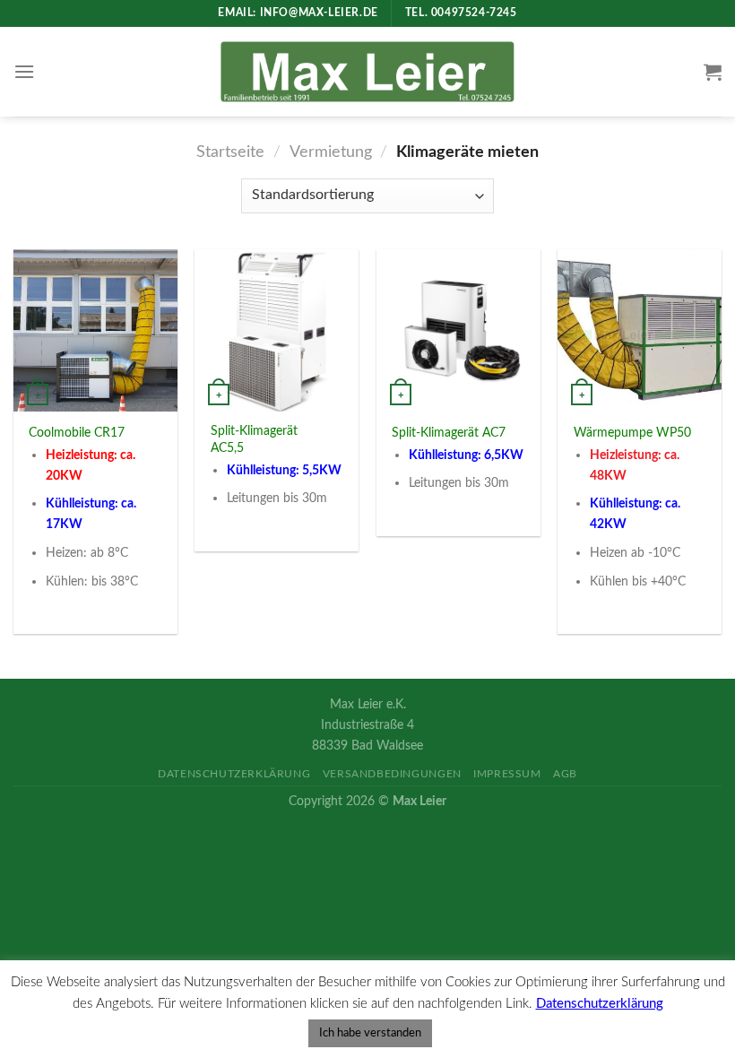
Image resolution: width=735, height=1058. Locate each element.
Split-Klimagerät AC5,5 (254, 439)
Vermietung (331, 151)
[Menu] (24, 71)
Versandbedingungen (392, 773)
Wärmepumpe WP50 (632, 432)
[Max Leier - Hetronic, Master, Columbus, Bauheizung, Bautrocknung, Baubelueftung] (367, 71)
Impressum (507, 773)
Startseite (230, 151)
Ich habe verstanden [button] (370, 1033)
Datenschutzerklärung (234, 773)
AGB (565, 773)
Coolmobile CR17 (77, 432)
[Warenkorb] (713, 71)
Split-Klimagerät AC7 (449, 432)
